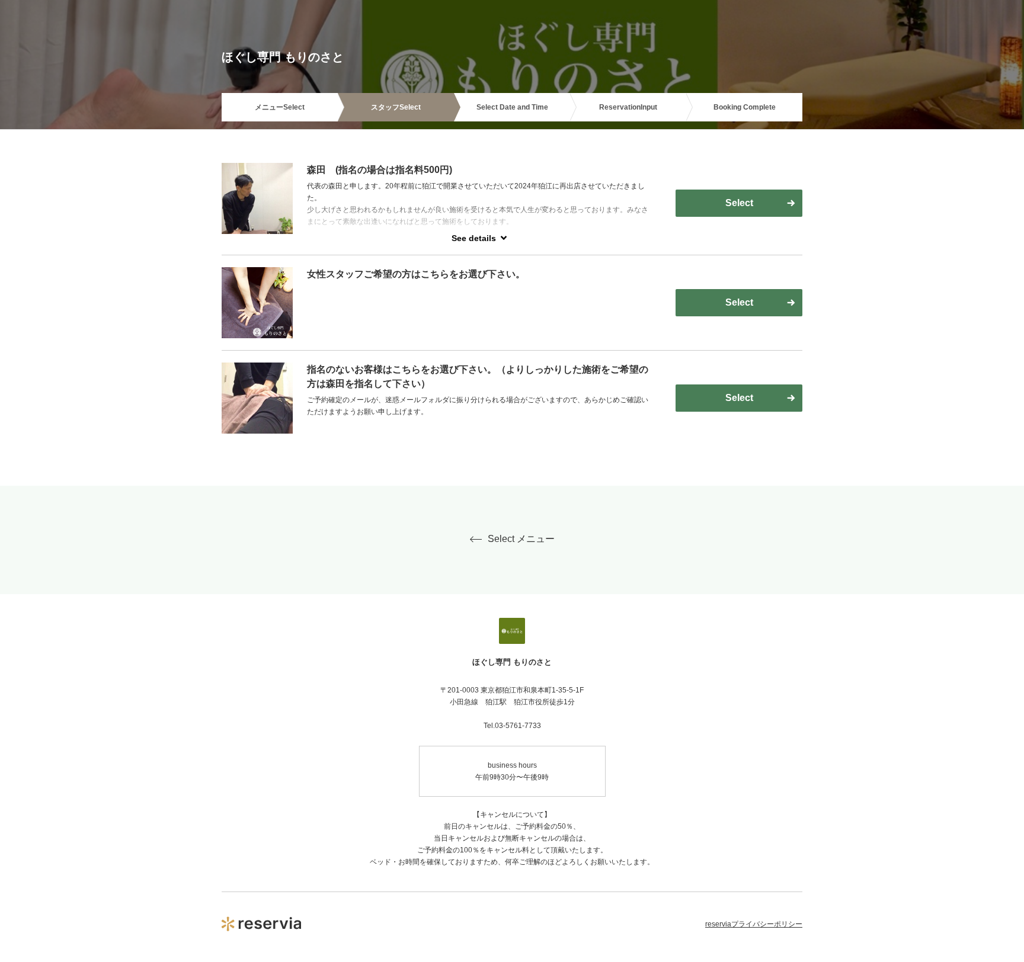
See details (474, 238)
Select (739, 203)
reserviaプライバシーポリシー (753, 924)
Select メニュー (521, 539)
